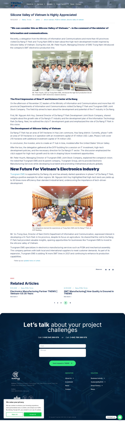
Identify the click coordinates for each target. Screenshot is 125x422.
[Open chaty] (119, 417)
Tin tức (29, 20)
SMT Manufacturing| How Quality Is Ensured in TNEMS (89, 292)
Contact (78, 4)
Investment (69, 382)
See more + (14, 296)
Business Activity (97, 378)
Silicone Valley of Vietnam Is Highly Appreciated (43, 15)
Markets (50, 4)
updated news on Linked (32, 261)
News (72, 4)
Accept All (33, 414)
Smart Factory (61, 4)
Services (40, 4)
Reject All (14, 414)
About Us (30, 4)
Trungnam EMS (17, 174)
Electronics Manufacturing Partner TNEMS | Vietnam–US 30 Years (33, 292)
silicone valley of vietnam (75, 20)
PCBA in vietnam (60, 20)
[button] (106, 269)
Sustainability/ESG (97, 382)
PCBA (27, 288)
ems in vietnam (49, 20)
